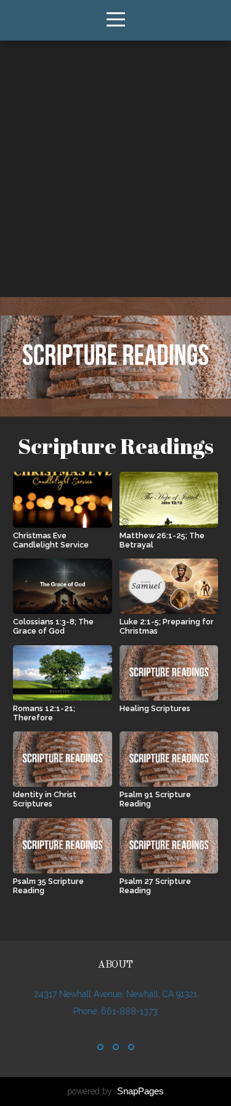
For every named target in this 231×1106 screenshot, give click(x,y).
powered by (115, 1091)
